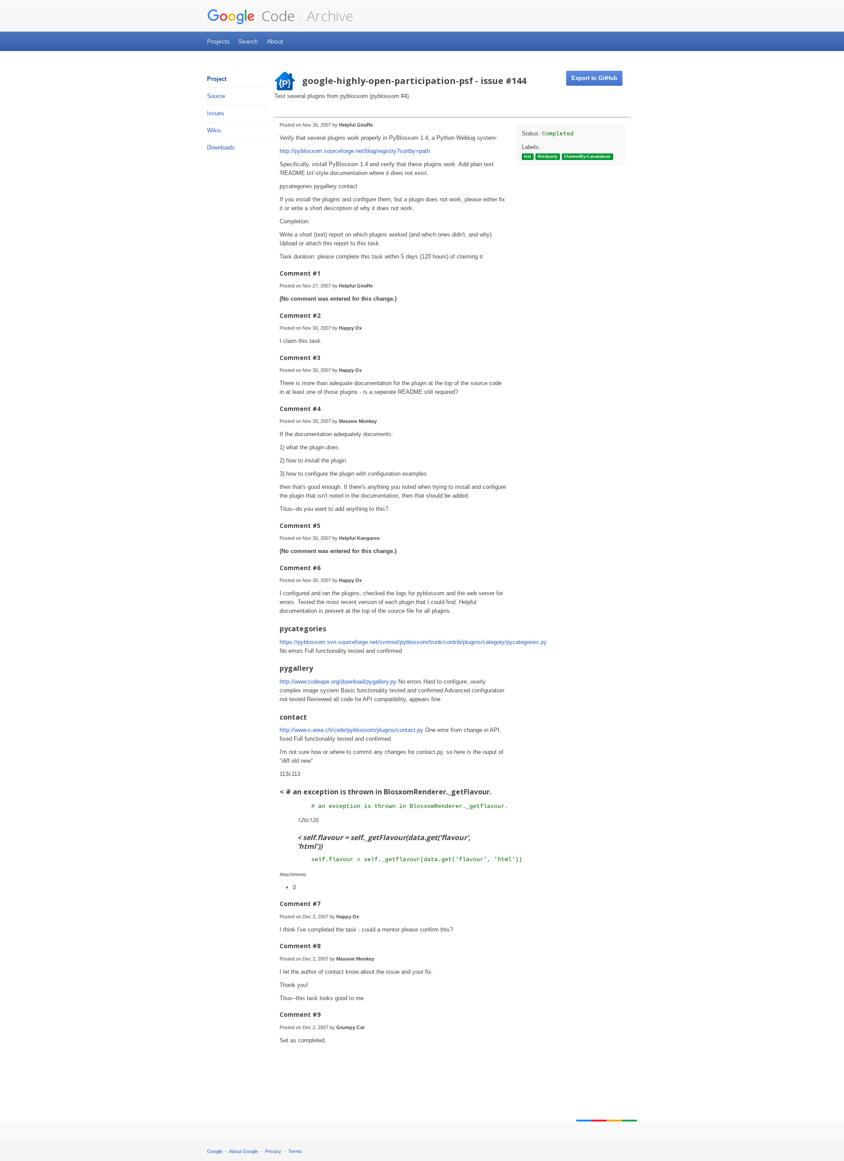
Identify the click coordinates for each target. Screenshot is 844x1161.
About (275, 41)
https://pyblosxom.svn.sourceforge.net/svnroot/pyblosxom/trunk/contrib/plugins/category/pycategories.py (413, 642)
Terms (295, 1151)
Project (216, 79)
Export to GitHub (594, 78)
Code (276, 15)
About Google (243, 1151)
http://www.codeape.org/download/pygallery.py (338, 681)
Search (248, 41)
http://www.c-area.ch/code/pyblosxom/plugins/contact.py (351, 730)
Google (214, 1151)
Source (216, 96)
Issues (215, 113)
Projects (218, 41)
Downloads (221, 147)
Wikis (214, 130)
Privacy (273, 1151)
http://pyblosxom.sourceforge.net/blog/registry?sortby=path (355, 151)
